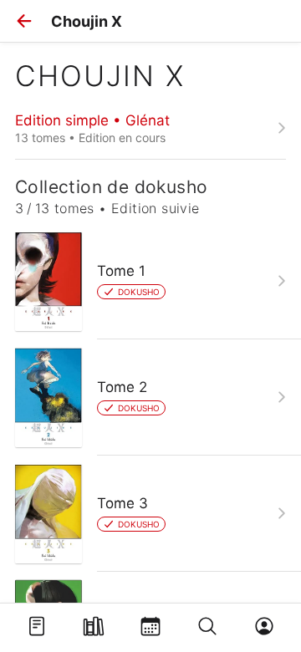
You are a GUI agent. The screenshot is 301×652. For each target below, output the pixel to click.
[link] (150, 128)
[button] (24, 21)
